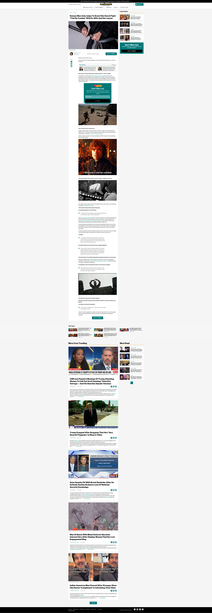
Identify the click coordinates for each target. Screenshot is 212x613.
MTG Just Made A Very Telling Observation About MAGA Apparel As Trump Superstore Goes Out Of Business (136, 371)
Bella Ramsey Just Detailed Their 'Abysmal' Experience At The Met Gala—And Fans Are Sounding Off (136, 378)
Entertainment (99, 7)
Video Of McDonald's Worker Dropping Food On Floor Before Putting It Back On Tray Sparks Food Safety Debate (104, 1)
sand (84, 546)
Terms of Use (81, 609)
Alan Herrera (73, 386)
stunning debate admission (87, 494)
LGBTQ (132, 375)
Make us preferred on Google (75, 4)
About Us (70, 609)
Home (71, 12)
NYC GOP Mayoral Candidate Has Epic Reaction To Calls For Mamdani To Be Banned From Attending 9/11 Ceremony (84, 330)
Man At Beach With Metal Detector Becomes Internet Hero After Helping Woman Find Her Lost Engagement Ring (92, 537)
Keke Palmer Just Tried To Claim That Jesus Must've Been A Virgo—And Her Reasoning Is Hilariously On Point (136, 18)
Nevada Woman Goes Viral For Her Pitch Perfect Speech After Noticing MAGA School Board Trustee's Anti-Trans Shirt (110, 330)
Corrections (88, 609)
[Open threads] (140, 609)
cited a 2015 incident (86, 217)
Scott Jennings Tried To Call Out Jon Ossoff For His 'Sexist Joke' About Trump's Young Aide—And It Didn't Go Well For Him (136, 358)
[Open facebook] (135, 609)
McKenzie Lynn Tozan (75, 542)
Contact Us (100, 609)
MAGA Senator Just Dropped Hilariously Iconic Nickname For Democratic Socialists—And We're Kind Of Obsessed (136, 364)
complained (113, 393)
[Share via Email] (71, 66)
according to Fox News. (89, 205)
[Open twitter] (137, 609)
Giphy (79, 176)
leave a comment (111, 53)
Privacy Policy (75, 609)
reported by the (99, 75)
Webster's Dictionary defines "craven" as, (98, 261)
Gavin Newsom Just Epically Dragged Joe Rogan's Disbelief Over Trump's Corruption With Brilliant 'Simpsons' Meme (137, 351)
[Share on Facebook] (71, 62)
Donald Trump (133, 347)
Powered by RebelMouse (140, 611)
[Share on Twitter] (71, 64)
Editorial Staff (93, 609)
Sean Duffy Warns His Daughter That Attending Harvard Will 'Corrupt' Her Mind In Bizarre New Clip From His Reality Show (136, 39)
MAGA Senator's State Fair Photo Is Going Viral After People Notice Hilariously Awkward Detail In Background (84, 335)
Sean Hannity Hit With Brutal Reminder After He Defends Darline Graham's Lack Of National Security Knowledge (92, 484)
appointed (85, 495)
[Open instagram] (143, 609)
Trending (108, 7)
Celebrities (133, 15)
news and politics (87, 7)
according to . (96, 133)
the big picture (124, 7)
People (115, 7)
